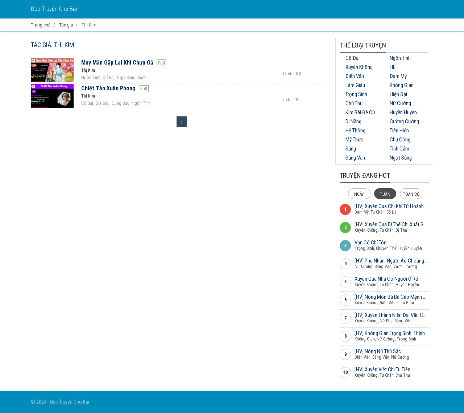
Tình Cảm (399, 148)
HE (392, 67)
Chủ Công (400, 139)
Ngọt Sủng (401, 157)
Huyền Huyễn (403, 112)
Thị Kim (88, 70)
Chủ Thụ (353, 103)
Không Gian (402, 85)
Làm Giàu (355, 85)
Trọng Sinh (356, 94)
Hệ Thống (355, 130)
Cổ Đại (352, 58)
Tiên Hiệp (399, 130)
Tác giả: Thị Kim (52, 45)
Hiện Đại (398, 94)
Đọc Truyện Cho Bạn (55, 8)
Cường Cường (404, 121)
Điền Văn (354, 76)
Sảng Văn (355, 157)
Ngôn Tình (400, 58)
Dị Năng (353, 121)
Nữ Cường (400, 103)
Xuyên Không (359, 67)
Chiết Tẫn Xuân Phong (108, 88)
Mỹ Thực (354, 139)
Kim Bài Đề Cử (360, 112)
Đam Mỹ (398, 76)
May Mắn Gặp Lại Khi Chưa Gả (117, 62)
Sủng (350, 148)
